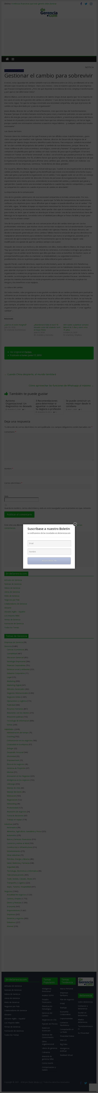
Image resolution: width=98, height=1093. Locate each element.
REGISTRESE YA (49, 560)
